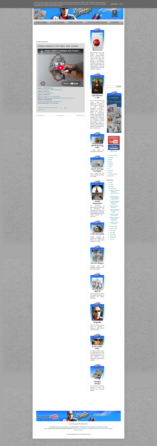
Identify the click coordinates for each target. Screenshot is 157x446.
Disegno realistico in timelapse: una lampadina (115, 203)
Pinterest (110, 164)
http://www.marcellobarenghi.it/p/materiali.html (50, 101)
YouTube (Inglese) (112, 174)
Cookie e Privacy (78, 430)
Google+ (110, 159)
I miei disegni (57, 22)
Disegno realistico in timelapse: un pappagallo (115, 219)
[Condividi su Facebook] (65, 108)
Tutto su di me (75, 22)
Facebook (110, 157)
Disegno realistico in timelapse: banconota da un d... (115, 192)
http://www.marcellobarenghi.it (100, 428)
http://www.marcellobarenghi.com (81, 428)
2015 (110, 184)
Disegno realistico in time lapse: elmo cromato (115, 211)
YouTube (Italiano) (112, 155)
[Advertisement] (60, 35)
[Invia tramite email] (60, 108)
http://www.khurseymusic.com (67, 98)
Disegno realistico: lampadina (114, 206)
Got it (121, 4)
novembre (112, 226)
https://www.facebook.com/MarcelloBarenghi (49, 89)
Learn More (114, 4)
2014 (110, 186)
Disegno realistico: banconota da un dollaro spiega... (114, 198)
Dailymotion (111, 176)
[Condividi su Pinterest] (67, 108)
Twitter (109, 161)
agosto (111, 230)
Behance (110, 172)
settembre (112, 228)
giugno (112, 234)
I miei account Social (96, 22)
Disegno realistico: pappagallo (114, 223)
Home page (41, 22)
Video (44, 109)
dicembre (112, 188)
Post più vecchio (80, 115)
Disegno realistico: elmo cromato (114, 215)
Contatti (114, 22)
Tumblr (110, 166)
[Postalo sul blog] (62, 108)
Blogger (88, 434)
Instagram (110, 163)
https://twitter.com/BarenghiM (45, 93)
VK (109, 168)
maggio (112, 237)
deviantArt (110, 170)
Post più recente (41, 115)
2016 (110, 182)
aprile (111, 239)
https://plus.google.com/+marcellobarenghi (49, 96)
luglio (111, 232)
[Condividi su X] (63, 108)
